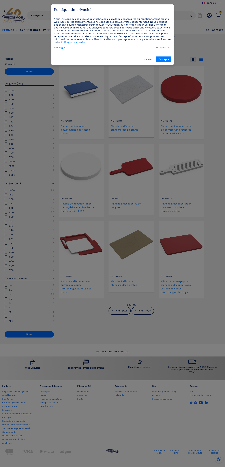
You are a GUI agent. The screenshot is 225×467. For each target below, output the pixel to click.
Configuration (163, 47)
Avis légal (59, 47)
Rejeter (148, 59)
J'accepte (163, 59)
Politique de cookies (73, 42)
